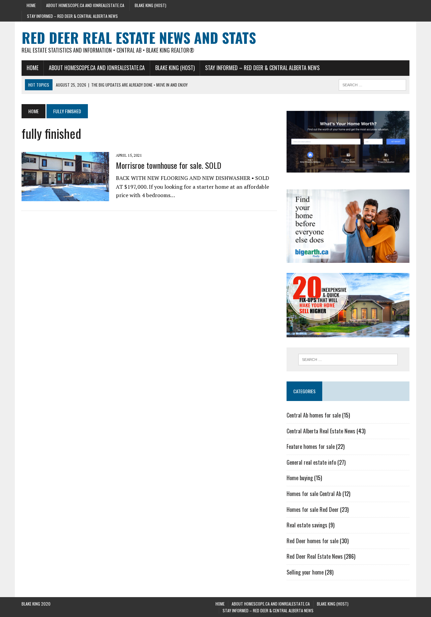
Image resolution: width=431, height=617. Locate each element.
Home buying (300, 478)
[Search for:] (348, 359)
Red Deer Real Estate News (315, 556)
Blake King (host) (150, 5)
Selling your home (305, 572)
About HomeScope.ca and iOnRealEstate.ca (85, 5)
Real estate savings (307, 525)
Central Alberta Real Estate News (321, 431)
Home (31, 5)
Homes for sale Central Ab (314, 494)
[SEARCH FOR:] (372, 84)
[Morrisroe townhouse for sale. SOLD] (65, 196)
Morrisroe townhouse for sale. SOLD (168, 165)
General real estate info (311, 462)
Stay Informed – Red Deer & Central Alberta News (72, 16)
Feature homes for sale (311, 446)
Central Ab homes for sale (314, 415)
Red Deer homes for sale (312, 541)
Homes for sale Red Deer (313, 509)
